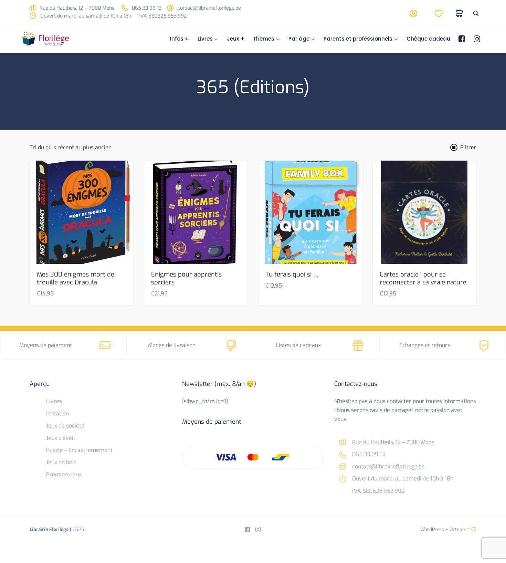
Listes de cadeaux (298, 345)
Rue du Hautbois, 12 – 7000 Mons (76, 8)
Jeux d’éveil (60, 438)
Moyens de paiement (45, 345)
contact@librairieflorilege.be (208, 8)
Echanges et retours (424, 345)
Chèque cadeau (428, 38)
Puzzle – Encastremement (79, 450)
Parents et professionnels (358, 38)
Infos (176, 38)
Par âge (298, 38)
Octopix (458, 529)
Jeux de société (65, 425)
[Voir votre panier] (459, 13)
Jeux (233, 38)
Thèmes (263, 38)
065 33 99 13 (145, 8)
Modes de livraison (172, 345)
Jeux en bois (61, 462)
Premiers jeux (64, 474)
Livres (205, 38)
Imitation (57, 413)
